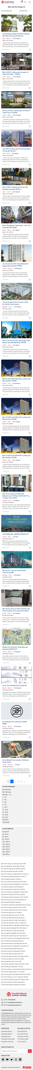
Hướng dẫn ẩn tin (6, 1036)
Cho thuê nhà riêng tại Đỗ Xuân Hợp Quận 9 (13, 917)
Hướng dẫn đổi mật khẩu (8, 1039)
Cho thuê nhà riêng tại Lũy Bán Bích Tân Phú (13, 869)
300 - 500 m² (6, 852)
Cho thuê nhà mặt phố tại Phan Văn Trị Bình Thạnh (15, 979)
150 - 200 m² (6, 844)
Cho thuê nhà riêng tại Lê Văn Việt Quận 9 (12, 887)
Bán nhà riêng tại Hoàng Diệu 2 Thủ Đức (12, 966)
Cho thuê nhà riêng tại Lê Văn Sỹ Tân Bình (12, 959)
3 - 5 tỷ (4, 802)
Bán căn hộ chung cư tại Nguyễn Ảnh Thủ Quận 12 (15, 874)
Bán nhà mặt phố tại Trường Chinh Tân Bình (13, 889)
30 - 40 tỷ (5, 814)
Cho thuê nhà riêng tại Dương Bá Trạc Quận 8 (13, 984)
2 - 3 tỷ (4, 799)
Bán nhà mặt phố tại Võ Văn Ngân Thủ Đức (13, 866)
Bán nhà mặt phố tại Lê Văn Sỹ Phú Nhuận (12, 930)
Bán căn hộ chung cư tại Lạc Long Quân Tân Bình (14, 977)
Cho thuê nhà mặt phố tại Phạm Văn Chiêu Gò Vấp (15, 964)
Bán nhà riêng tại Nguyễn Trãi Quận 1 (11, 902)
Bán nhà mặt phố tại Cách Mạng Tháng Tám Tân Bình (15, 974)
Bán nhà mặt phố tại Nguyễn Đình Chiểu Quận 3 (14, 928)
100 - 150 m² (6, 842)
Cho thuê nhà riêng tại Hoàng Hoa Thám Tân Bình (14, 897)
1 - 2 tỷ (4, 797)
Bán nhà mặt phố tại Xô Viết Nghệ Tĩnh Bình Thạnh (15, 925)
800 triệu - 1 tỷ (6, 794)
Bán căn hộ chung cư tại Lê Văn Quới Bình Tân (13, 899)
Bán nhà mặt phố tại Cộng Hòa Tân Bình (12, 871)
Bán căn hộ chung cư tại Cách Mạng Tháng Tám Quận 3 (16, 969)
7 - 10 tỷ (4, 807)
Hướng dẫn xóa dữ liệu (7, 1041)
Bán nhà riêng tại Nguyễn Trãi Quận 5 (11, 879)
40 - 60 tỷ (5, 817)
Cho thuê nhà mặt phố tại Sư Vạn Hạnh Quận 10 (14, 935)
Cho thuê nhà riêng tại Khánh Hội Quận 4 (12, 948)
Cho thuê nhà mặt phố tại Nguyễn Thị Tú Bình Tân (14, 884)
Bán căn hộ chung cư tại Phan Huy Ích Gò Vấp (13, 881)
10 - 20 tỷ (5, 809)
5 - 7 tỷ (4, 804)
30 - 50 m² (5, 834)
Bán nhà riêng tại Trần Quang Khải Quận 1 (12, 941)
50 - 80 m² (5, 836)
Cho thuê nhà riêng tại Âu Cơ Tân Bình (11, 912)
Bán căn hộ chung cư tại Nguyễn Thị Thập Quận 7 (14, 892)
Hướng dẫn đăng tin (6, 1034)
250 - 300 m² (6, 849)
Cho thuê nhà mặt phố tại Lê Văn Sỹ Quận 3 (13, 894)
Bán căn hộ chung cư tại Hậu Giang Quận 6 (13, 982)
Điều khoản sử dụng (22, 1036)
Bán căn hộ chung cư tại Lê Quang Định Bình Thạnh (15, 938)
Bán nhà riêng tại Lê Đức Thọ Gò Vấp (11, 961)
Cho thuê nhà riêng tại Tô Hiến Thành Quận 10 (13, 920)
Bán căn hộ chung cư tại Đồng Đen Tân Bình (13, 951)
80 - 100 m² (5, 839)
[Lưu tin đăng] (30, 50)
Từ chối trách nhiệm (22, 1039)
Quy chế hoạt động (22, 1034)
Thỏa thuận (5, 822)
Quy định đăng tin (22, 1031)
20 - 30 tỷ (5, 812)
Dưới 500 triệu (6, 789)
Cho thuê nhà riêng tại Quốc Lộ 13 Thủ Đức (13, 972)
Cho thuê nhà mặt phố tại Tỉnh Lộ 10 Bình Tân (13, 923)
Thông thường (23, 10)
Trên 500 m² (6, 854)
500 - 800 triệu (6, 792)
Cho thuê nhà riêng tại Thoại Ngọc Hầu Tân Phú (14, 943)
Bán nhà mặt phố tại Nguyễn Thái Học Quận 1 (13, 933)
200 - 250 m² (6, 847)
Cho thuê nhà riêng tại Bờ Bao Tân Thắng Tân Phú (14, 956)
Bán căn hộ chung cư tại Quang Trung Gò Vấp (13, 863)
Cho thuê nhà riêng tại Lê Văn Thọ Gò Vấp (12, 915)
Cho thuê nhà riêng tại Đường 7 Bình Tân (12, 954)
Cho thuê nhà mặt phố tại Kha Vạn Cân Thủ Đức (14, 910)
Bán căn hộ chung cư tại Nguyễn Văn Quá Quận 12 (15, 946)
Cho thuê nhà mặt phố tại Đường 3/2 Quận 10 (13, 876)
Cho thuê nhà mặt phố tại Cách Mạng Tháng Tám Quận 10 (16, 905)
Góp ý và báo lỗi (21, 1041)
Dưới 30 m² (5, 832)
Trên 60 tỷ (5, 819)
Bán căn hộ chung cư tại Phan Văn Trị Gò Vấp (13, 907)
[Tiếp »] (24, 781)
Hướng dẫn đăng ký (6, 1031)
